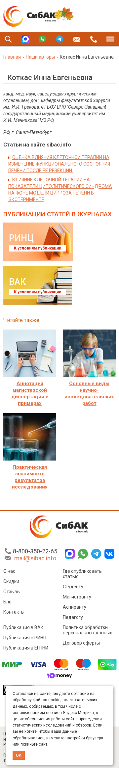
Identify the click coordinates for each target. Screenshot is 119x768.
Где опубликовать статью (82, 574)
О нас (9, 571)
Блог (8, 601)
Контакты (13, 612)
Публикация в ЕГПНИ (25, 647)
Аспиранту (74, 607)
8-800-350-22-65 (35, 551)
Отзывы (11, 591)
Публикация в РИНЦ (25, 637)
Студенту (73, 586)
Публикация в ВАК (23, 627)
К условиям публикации (37, 248)
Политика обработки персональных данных (87, 630)
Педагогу (73, 617)
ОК (18, 755)
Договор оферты (81, 643)
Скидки (11, 581)
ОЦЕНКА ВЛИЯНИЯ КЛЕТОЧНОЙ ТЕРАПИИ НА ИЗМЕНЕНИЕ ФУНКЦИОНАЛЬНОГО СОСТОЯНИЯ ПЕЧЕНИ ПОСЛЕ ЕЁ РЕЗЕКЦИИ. (59, 164)
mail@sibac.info (35, 558)
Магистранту (77, 596)
